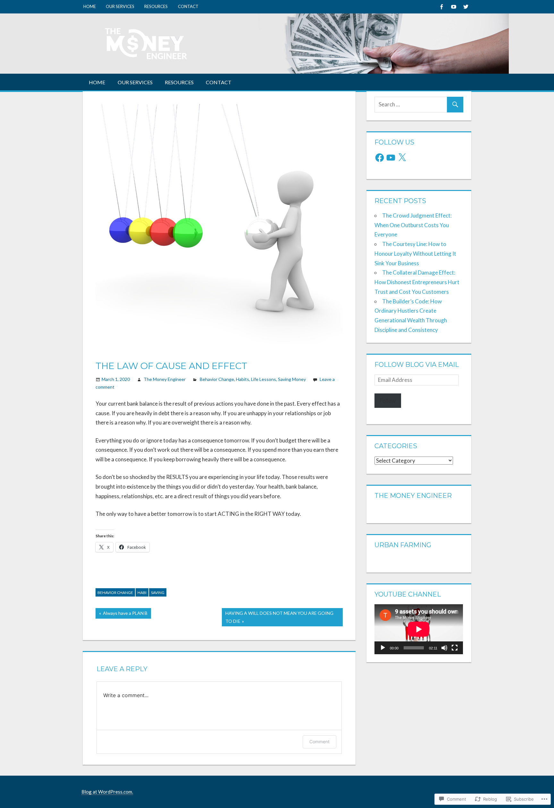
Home (89, 6)
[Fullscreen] (454, 648)
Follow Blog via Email (416, 364)
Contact (188, 6)
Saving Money (292, 379)
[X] (402, 158)
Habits (242, 379)
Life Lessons (263, 379)
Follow (388, 400)
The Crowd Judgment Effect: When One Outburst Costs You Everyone (413, 225)
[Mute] (444, 648)
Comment (319, 741)
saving (157, 592)
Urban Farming (402, 545)
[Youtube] (453, 6)
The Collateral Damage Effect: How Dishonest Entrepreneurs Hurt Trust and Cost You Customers (416, 282)
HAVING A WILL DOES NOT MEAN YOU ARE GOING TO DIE (277, 617)
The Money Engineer (165, 379)
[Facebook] (441, 6)
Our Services (120, 6)
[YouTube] (391, 158)
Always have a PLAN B (121, 614)
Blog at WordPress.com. (107, 792)
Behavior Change (217, 379)
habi (142, 592)
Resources (156, 6)
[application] (418, 629)
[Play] (383, 648)
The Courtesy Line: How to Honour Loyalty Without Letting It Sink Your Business (415, 254)
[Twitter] (465, 6)
